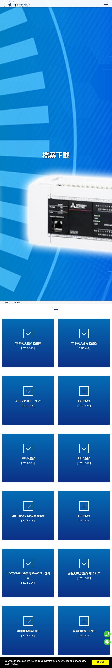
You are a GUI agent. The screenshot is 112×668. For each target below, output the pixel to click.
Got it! (100, 662)
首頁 (6, 302)
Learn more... (11, 663)
